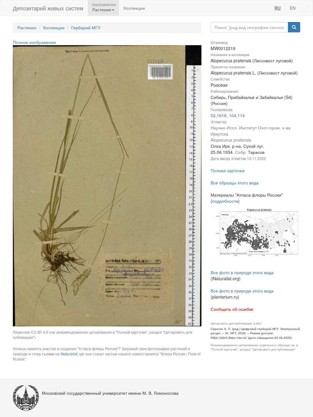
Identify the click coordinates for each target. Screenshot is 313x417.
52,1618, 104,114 (228, 115)
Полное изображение (34, 42)
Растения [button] (101, 9)
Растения (26, 27)
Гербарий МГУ (86, 27)
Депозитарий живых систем (48, 8)
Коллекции (134, 8)
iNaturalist (69, 353)
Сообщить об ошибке (232, 309)
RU (277, 8)
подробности (225, 201)
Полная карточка (228, 170)
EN (293, 8)
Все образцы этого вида (235, 182)
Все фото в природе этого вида (242, 272)
